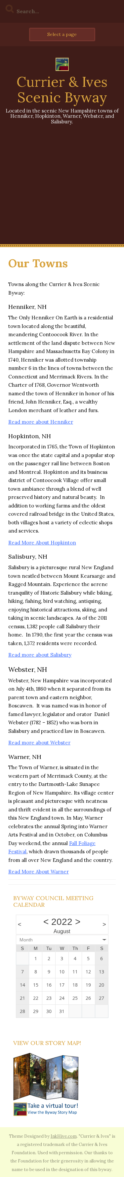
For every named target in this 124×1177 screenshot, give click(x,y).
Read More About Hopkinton (42, 542)
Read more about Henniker (40, 422)
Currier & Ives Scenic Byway (62, 89)
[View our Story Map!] (46, 1084)
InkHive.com (64, 1136)
